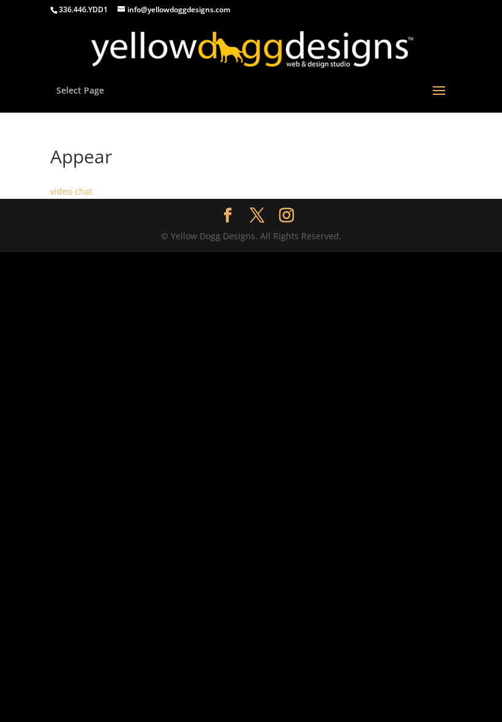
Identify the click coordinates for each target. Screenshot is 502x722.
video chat (71, 191)
